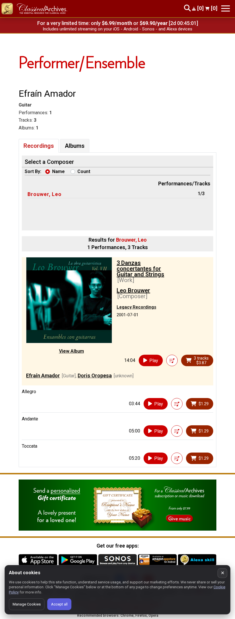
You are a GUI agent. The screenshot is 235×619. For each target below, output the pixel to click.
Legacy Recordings (136, 307)
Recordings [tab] (38, 145)
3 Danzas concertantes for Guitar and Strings (140, 268)
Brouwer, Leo (45, 194)
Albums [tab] (75, 145)
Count (83, 171)
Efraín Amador (43, 375)
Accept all (59, 604)
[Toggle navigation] (226, 8)
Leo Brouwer (133, 290)
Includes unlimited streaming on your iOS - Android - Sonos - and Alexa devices (117, 29)
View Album (71, 351)
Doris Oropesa (95, 375)
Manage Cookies (27, 604)
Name (58, 171)
